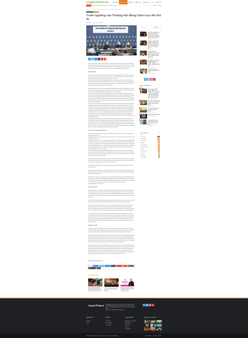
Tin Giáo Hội (123, 2)
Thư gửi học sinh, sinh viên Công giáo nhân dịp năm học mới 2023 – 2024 (128, 289)
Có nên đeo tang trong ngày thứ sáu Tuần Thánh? (153, 110)
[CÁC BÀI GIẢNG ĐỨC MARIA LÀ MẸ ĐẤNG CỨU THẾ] (143, 71)
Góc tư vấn (143, 136)
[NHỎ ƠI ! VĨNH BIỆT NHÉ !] (143, 116)
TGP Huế (127, 326)
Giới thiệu (159, 5)
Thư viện (138, 2)
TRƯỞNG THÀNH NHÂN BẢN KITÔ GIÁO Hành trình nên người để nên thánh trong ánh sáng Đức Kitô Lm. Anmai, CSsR (116, 5)
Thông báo (143, 155)
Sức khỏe (143, 153)
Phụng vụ (131, 2)
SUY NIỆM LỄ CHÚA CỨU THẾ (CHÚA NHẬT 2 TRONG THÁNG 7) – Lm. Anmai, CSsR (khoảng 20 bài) (154, 63)
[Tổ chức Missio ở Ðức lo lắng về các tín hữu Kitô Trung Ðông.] (111, 282)
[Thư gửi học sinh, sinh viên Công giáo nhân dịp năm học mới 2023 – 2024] (128, 282)
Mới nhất (144, 27)
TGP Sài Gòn (127, 328)
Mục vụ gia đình (144, 144)
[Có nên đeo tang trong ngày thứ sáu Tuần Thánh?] (143, 110)
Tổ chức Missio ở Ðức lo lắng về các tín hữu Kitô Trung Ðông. (111, 289)
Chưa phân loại (144, 151)
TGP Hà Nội (127, 324)
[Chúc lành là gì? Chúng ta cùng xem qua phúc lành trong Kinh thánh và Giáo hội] (95, 282)
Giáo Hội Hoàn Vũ (90, 11)
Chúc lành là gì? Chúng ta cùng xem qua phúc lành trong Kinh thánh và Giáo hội (95, 289)
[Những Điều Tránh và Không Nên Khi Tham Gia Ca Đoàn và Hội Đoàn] (143, 122)
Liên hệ (87, 322)
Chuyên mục (146, 2)
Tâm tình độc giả (144, 146)
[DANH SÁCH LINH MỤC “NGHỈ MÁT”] (147, 329)
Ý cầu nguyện (143, 157)
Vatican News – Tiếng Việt (130, 320)
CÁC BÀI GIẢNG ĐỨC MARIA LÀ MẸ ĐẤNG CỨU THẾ (154, 71)
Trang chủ (116, 2)
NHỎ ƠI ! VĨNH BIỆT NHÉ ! (154, 114)
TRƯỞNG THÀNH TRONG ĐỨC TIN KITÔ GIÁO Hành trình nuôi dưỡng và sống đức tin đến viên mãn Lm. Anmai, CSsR (154, 35)
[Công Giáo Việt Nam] (97, 2)
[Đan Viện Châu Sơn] (159, 325)
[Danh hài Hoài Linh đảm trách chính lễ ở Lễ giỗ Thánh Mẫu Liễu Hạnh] (153, 329)
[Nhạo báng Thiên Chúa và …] (159, 329)
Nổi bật (156, 27)
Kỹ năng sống (143, 138)
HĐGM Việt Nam (128, 322)
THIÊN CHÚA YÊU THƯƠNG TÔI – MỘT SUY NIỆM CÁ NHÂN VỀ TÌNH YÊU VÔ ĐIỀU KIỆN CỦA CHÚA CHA (154, 54)
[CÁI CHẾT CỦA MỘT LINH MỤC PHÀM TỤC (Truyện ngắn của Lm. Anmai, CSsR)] (143, 102)
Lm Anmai (89, 22)
